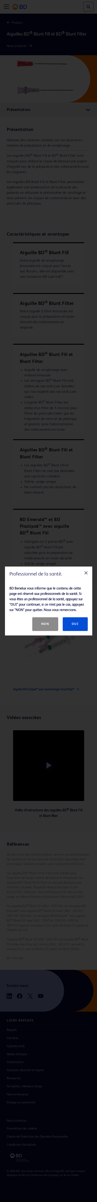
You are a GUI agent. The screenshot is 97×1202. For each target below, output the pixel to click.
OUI (75, 624)
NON (45, 624)
